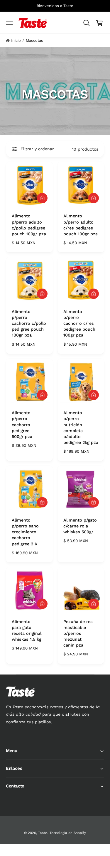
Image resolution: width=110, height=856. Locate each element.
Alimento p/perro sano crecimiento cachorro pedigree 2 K (25, 532)
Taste (42, 833)
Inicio (16, 40)
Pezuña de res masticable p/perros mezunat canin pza (78, 633)
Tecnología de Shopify (68, 833)
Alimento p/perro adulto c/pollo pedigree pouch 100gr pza (29, 225)
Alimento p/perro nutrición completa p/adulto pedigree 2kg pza (80, 427)
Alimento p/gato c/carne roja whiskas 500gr (80, 526)
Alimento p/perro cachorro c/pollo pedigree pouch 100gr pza (29, 323)
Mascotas (34, 40)
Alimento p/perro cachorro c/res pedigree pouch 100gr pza (79, 323)
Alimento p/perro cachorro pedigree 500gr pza (22, 424)
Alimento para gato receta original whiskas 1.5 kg (26, 630)
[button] (9, 22)
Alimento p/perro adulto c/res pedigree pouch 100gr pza (80, 225)
